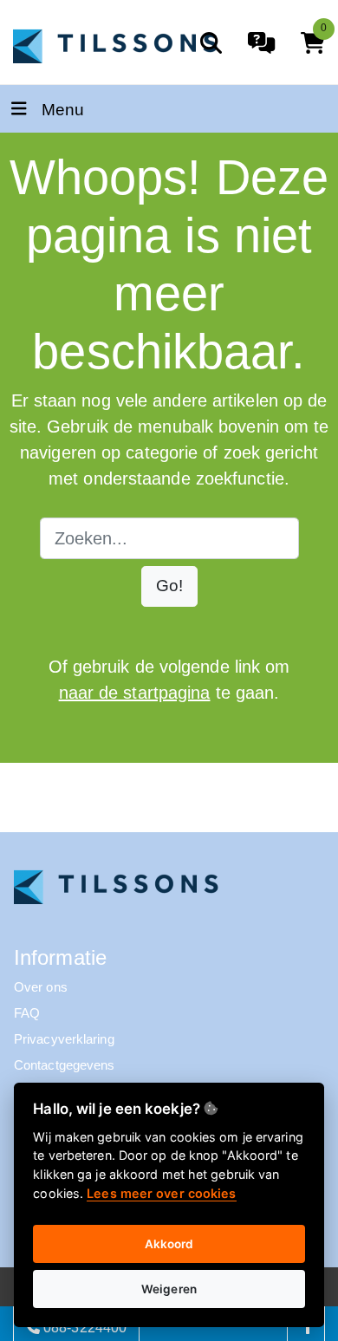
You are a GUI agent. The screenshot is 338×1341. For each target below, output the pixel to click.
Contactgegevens (64, 1065)
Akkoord (169, 1244)
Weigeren (169, 1289)
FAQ (27, 1013)
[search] (211, 43)
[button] (169, 586)
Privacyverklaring (64, 1039)
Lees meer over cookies (161, 1193)
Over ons (41, 987)
